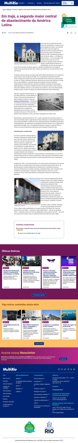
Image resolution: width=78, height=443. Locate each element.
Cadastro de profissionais (41, 400)
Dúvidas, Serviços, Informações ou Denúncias (63, 404)
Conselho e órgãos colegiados (42, 384)
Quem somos (6, 378)
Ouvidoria (55, 386)
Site (4, 375)
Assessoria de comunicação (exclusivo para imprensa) (61, 394)
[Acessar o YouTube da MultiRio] (59, 369)
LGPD (35, 403)
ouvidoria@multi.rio (57, 389)
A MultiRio (21, 3)
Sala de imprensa (7, 384)
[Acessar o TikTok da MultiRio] (65, 369)
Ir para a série (39, 343)
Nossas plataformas (22, 375)
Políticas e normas (39, 388)
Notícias (39, 3)
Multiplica (19, 388)
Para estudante (7, 393)
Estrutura (5, 381)
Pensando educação (8, 401)
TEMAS (18, 391)
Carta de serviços (38, 378)
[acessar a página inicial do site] (11, 3)
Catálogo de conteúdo (6, 387)
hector (18, 386)
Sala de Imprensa (49, 3)
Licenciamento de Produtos (7, 405)
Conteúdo (30, 3)
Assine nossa (18, 353)
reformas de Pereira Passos (21, 101)
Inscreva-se (63, 359)
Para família (6, 396)
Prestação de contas (39, 391)
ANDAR (18, 378)
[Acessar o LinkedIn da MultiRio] (74, 369)
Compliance (37, 381)
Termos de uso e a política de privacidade (42, 406)
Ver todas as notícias (39, 295)
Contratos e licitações (40, 397)
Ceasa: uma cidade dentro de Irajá (30, 233)
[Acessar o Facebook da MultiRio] (68, 369)
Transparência (38, 375)
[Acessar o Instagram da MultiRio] (62, 369)
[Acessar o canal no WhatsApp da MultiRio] (71, 369)
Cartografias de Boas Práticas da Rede (24, 382)
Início (4, 9)
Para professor (7, 391)
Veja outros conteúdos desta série (20, 304)
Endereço (55, 375)
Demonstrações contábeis (41, 394)
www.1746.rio (60, 412)
